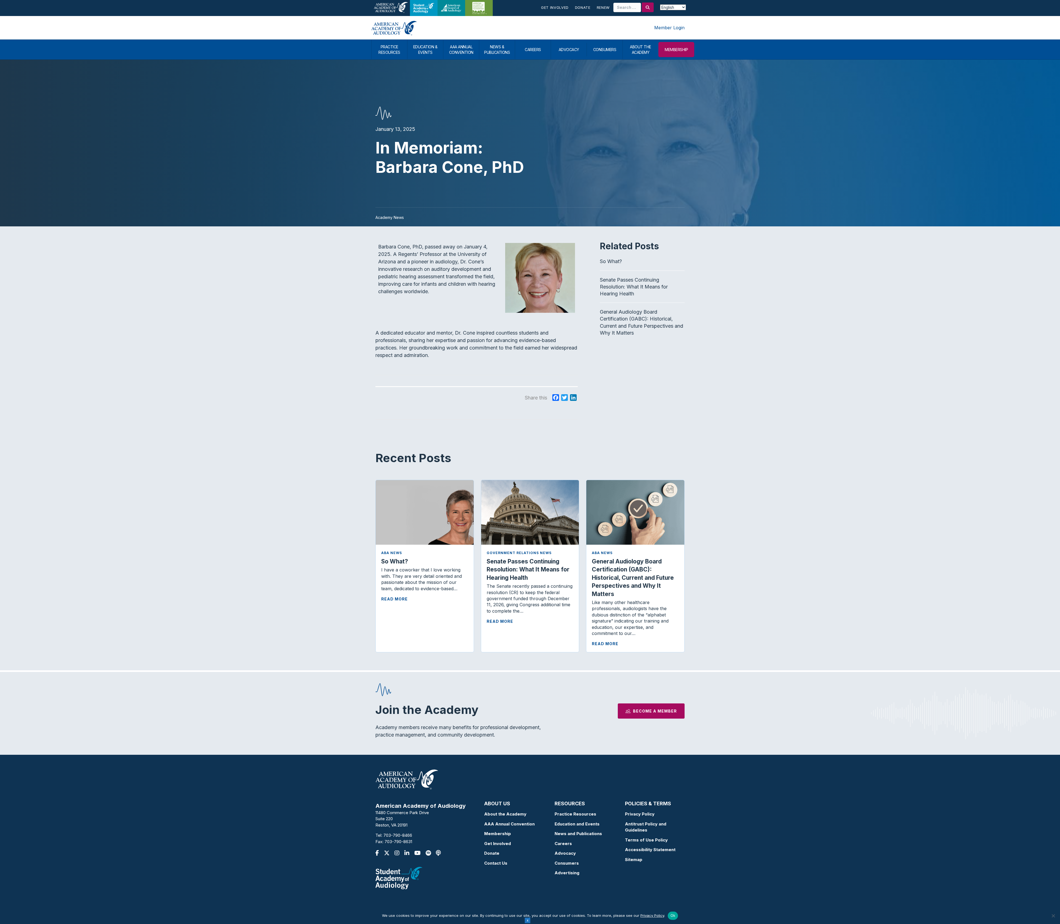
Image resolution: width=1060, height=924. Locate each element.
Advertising (567, 872)
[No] (1053, 915)
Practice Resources (575, 814)
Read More (394, 599)
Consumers (567, 863)
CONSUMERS (604, 49)
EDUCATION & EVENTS (425, 49)
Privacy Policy (639, 814)
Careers (563, 843)
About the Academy (505, 814)
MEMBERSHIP (676, 49)
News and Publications (578, 833)
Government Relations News (519, 553)
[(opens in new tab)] (398, 877)
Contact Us (495, 863)
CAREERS (533, 49)
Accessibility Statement (650, 849)
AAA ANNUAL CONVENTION (461, 49)
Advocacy (565, 853)
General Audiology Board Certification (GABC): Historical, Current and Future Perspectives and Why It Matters (633, 577)
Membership (497, 833)
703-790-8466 (397, 835)
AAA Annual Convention (509, 824)
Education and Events (577, 824)
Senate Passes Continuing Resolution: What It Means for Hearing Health (634, 286)
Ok (673, 915)
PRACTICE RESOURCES (389, 49)
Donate (582, 7)
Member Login (669, 27)
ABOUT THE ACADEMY (640, 49)
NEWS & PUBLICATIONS (497, 49)
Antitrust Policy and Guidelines (645, 827)
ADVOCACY (569, 49)
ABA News (391, 553)
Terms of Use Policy (646, 840)
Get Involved (555, 7)
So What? (611, 261)
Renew (603, 7)
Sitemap (633, 859)
